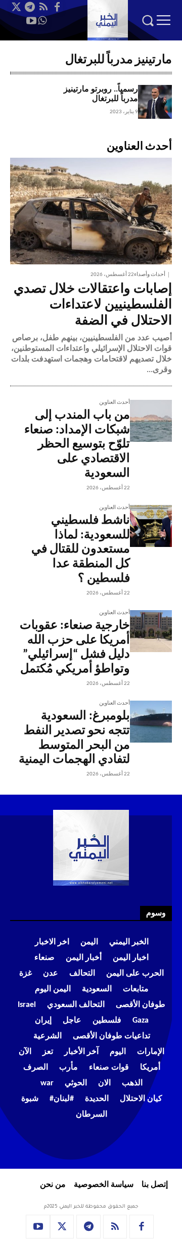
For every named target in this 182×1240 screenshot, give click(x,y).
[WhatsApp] (42, 20)
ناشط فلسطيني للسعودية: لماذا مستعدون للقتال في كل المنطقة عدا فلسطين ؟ (80, 550)
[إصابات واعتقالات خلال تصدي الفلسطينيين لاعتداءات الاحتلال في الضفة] (91, 211)
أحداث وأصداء (149, 275)
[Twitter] (16, 7)
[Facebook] (57, 7)
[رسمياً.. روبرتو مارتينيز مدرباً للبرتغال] (155, 102)
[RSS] (43, 7)
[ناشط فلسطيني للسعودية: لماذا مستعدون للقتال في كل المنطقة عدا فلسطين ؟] (151, 526)
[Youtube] (31, 20)
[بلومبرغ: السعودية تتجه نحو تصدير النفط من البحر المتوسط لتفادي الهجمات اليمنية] (151, 722)
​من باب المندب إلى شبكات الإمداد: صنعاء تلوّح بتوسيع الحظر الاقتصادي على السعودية (77, 444)
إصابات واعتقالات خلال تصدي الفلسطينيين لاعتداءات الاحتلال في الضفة (93, 305)
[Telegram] (29, 7)
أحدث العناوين (114, 402)
